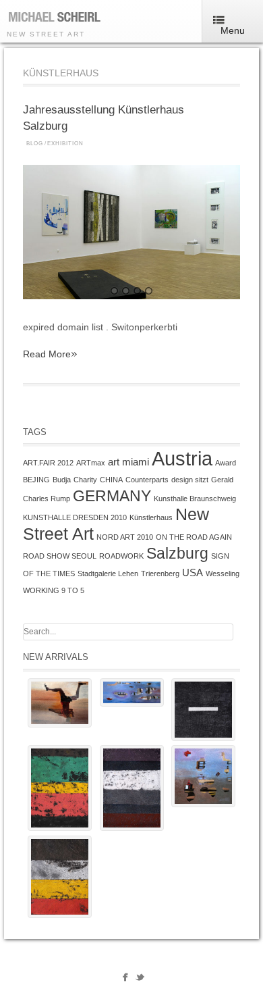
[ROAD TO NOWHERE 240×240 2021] (203, 709)
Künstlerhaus (151, 517)
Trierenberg (160, 573)
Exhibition (65, 144)
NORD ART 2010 (124, 537)
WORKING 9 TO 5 (53, 590)
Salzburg (177, 553)
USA (192, 572)
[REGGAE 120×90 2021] (60, 787)
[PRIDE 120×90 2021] (132, 788)
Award (225, 463)
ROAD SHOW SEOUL (59, 556)
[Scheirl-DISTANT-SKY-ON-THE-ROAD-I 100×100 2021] (203, 776)
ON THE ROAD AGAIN (194, 537)
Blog (34, 144)
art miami (128, 461)
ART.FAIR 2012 (48, 463)
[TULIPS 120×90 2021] (60, 877)
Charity (85, 480)
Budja (62, 480)
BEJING (36, 480)
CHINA (111, 480)
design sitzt (189, 480)
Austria (182, 458)
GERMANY (112, 496)
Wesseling (222, 573)
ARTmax (90, 463)
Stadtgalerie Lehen (108, 573)
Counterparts (147, 480)
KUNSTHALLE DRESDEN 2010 (75, 517)
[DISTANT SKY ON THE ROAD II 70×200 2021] (132, 692)
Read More (50, 353)
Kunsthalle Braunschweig (195, 498)
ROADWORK (121, 556)
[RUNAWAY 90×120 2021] (60, 702)
